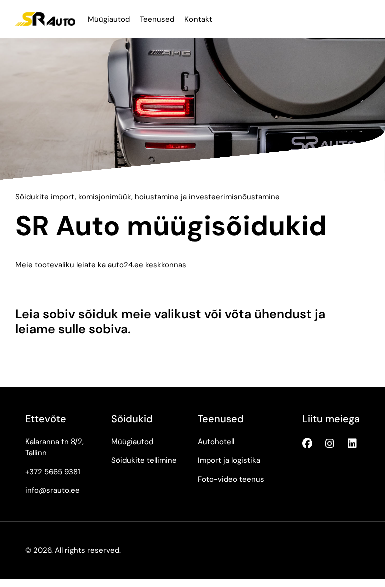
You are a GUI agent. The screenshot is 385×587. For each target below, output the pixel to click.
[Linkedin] (352, 443)
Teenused (157, 19)
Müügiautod (109, 19)
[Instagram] (329, 443)
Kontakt (198, 19)
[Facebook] (307, 443)
